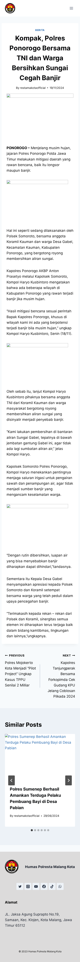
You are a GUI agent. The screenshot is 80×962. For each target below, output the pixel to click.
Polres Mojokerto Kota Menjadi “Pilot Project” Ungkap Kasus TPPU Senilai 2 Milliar (20, 670)
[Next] (68, 780)
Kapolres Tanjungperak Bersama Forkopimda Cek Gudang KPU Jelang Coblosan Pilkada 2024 (61, 676)
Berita (40, 30)
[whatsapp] (60, 886)
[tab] (32, 830)
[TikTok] (52, 886)
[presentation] (40, 757)
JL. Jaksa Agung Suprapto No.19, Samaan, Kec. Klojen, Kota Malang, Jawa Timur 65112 (38, 920)
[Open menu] (71, 8)
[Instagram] (27, 886)
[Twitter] (19, 886)
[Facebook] (44, 886)
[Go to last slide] (11, 780)
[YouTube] (35, 886)
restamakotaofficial (33, 87)
